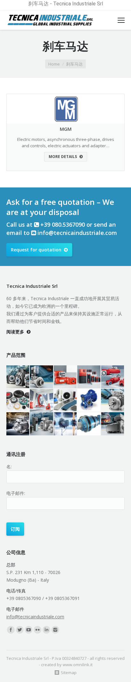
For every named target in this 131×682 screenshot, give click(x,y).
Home (54, 64)
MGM (66, 129)
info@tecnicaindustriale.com (77, 233)
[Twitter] (20, 630)
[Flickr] (37, 630)
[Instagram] (55, 630)
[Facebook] (11, 630)
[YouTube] (28, 630)
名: (9, 467)
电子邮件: (15, 493)
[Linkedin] (46, 630)
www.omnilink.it (78, 664)
